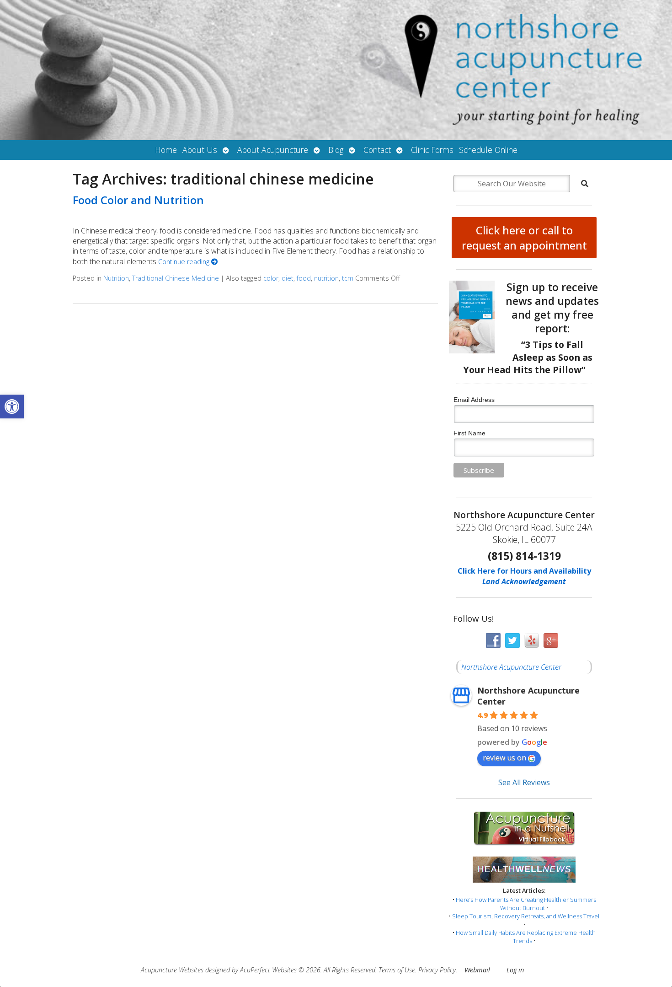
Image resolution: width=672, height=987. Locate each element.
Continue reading (184, 261)
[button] (12, 406)
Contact (377, 149)
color (270, 278)
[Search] (585, 184)
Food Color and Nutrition (138, 199)
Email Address (474, 399)
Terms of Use (397, 969)
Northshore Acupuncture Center (511, 667)
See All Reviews (524, 782)
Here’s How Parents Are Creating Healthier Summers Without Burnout (526, 903)
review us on (504, 758)
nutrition (326, 278)
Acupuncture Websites (172, 969)
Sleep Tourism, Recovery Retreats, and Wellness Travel (525, 916)
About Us (199, 149)
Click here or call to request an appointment (524, 237)
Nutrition (116, 278)
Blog (335, 149)
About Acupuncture (272, 149)
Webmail (477, 969)
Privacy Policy (437, 969)
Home (166, 149)
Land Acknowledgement (524, 581)
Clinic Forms (432, 149)
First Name (469, 433)
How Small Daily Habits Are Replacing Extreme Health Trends (526, 936)
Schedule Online (488, 149)
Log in (515, 969)
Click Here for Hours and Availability (524, 571)
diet (287, 278)
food (304, 278)
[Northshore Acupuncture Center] (336, 70)
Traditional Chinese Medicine (175, 278)
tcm (347, 278)
